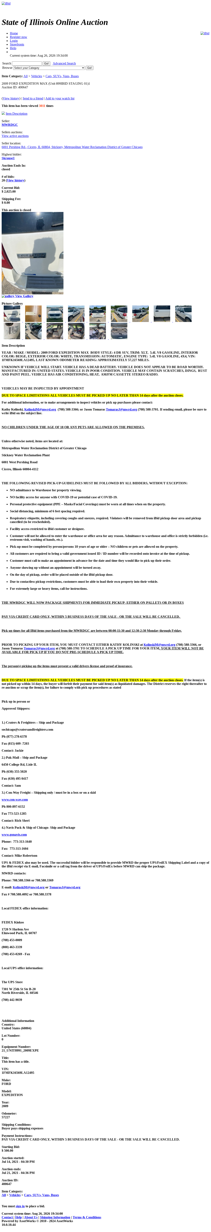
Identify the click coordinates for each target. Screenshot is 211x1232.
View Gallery (23, 296)
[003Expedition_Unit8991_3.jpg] (55, 321)
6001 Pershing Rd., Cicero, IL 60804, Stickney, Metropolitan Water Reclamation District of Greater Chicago (72, 147)
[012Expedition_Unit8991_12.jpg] (55, 338)
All (25, 76)
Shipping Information (55, 1217)
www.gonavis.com (14, 834)
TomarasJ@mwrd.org (121, 409)
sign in (20, 1206)
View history (11, 98)
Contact (8, 1217)
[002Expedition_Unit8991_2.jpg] (34, 321)
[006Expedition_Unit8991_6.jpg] (119, 321)
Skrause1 (8, 158)
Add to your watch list (59, 98)
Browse (7, 67)
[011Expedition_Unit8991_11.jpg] (34, 338)
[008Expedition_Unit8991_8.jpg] (162, 321)
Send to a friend (33, 98)
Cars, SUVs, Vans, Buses (62, 76)
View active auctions (15, 136)
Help (18, 1217)
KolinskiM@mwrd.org (40, 409)
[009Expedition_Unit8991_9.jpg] (183, 321)
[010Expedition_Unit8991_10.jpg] (12, 338)
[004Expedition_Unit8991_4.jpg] (76, 321)
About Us (31, 1217)
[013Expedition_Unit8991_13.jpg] (76, 338)
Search (7, 63)
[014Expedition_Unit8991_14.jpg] (98, 338)
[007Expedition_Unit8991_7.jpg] (141, 321)
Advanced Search (64, 63)
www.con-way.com (15, 799)
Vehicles (36, 76)
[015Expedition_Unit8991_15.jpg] (119, 338)
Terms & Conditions (87, 1217)
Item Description (16, 113)
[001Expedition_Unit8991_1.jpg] (12, 321)
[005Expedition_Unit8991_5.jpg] (98, 321)
